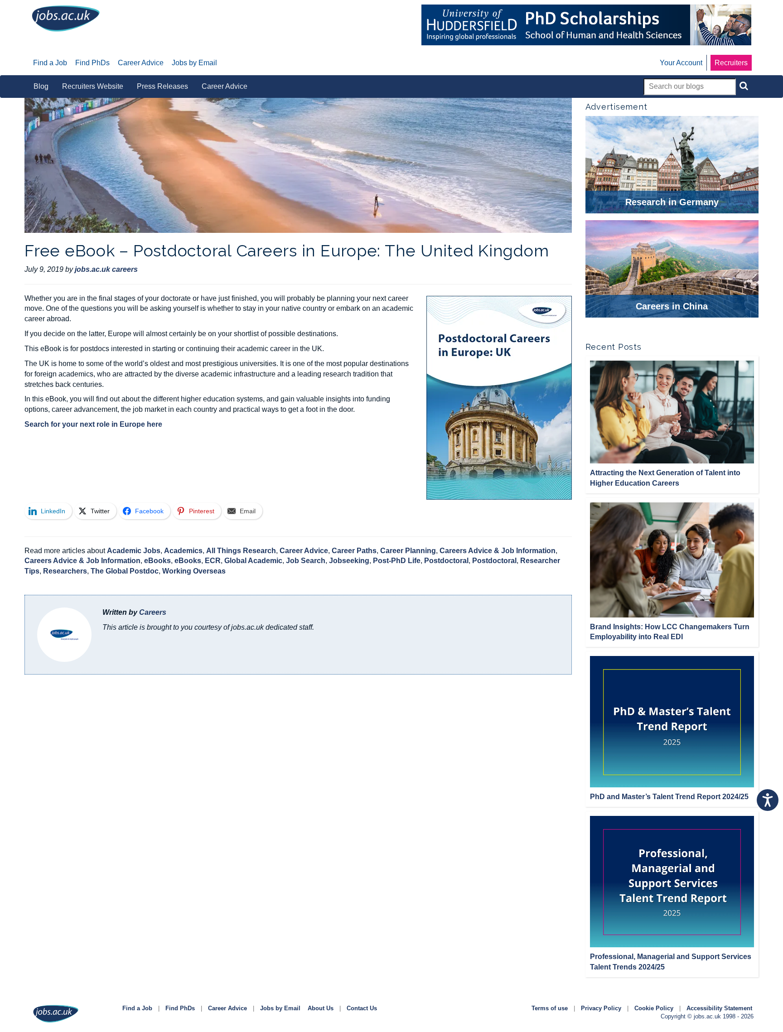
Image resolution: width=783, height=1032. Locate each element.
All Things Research (241, 551)
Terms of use (550, 1008)
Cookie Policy (653, 1008)
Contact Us (362, 1008)
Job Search (305, 560)
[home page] (66, 18)
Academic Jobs (133, 551)
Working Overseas (194, 571)
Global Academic (253, 560)
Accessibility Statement (719, 1008)
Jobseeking (349, 560)
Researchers (65, 571)
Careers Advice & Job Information (498, 551)
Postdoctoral (446, 560)
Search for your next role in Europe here (93, 424)
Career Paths (354, 551)
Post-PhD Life (396, 560)
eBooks (157, 560)
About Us (321, 1008)
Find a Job (137, 1008)
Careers (152, 612)
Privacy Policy (601, 1008)
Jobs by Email (280, 1008)
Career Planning (408, 551)
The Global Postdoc (125, 571)
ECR (213, 560)
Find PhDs (180, 1008)
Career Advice (304, 551)
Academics (183, 551)
